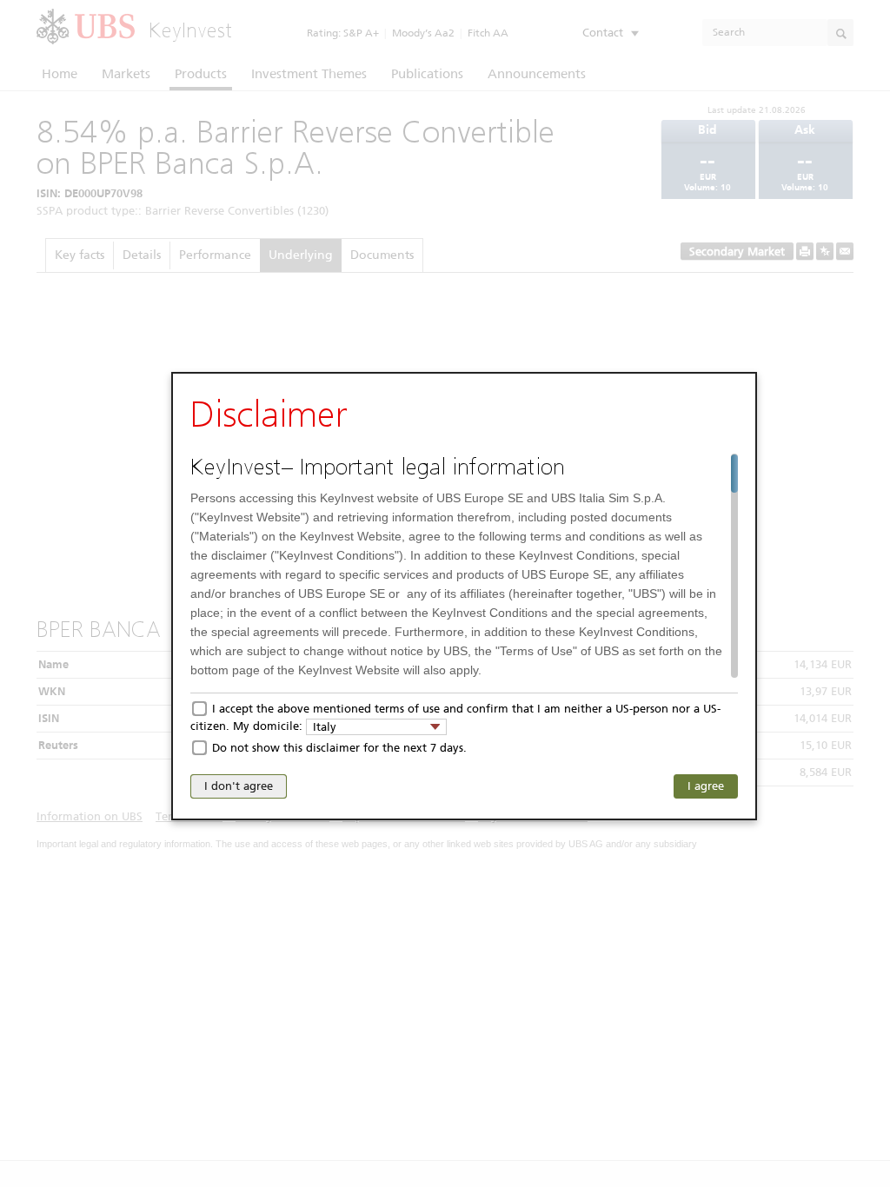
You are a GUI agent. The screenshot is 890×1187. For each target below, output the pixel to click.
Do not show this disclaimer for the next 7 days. (339, 747)
